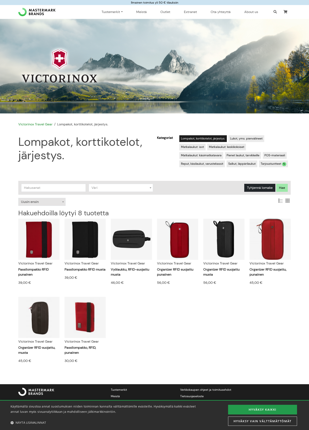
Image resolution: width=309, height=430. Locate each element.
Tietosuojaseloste (192, 396)
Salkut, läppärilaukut (242, 164)
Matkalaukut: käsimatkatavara (201, 155)
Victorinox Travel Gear (35, 124)
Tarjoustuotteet (273, 164)
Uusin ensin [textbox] (30, 202)
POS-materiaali (274, 155)
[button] (285, 12)
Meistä (141, 12)
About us (251, 12)
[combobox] (121, 188)
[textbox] (121, 188)
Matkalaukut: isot (192, 147)
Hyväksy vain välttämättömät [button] (263, 421)
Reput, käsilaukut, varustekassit (202, 164)
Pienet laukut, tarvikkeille (243, 155)
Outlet (165, 12)
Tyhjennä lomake (260, 187)
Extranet (190, 12)
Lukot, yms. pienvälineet (246, 138)
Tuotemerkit (119, 390)
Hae (282, 187)
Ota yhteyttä (221, 12)
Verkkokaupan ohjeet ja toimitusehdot (205, 390)
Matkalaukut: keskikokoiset (226, 147)
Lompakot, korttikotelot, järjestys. (203, 138)
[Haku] (275, 12)
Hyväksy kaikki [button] (262, 410)
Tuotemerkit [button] (111, 12)
